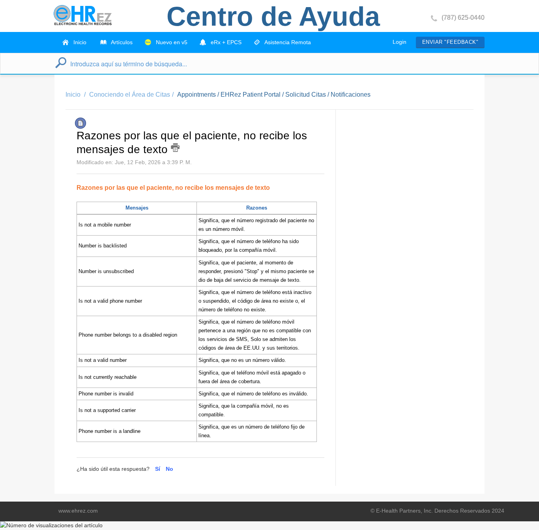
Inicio (79, 42)
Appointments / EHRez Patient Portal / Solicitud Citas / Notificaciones (274, 94)
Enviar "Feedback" (450, 42)
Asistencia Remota (287, 42)
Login (399, 42)
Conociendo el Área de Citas (129, 94)
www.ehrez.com (78, 511)
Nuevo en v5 (170, 42)
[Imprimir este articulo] (175, 147)
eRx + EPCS (225, 42)
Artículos (121, 42)
